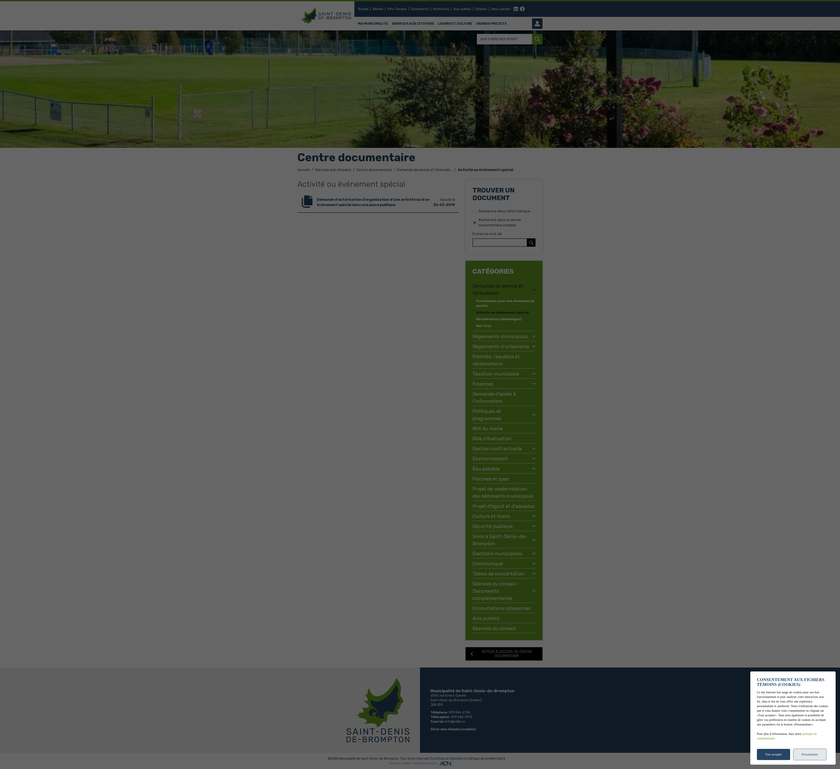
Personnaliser (810, 754)
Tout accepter (773, 754)
